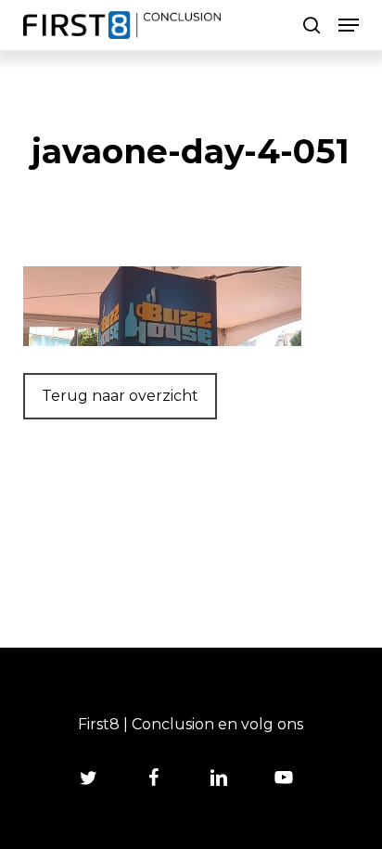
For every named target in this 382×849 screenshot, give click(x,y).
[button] (348, 25)
